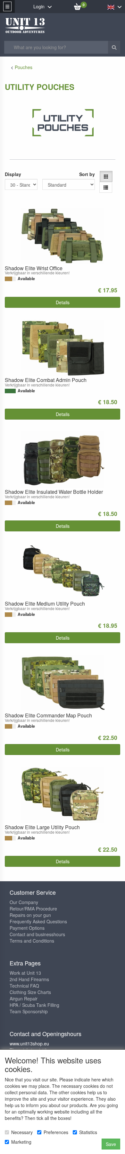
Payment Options (27, 928)
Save (111, 1144)
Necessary (22, 1132)
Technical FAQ (24, 985)
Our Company (24, 902)
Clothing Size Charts (30, 992)
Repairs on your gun (30, 915)
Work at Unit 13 (25, 973)
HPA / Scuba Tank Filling (34, 1005)
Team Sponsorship (29, 1011)
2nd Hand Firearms (29, 979)
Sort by (87, 174)
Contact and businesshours (37, 934)
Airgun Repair (24, 998)
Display (13, 174)
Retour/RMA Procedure (33, 908)
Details (63, 302)
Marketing (21, 1142)
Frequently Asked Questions (38, 921)
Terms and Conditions (32, 940)
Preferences (56, 1132)
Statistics (88, 1132)
